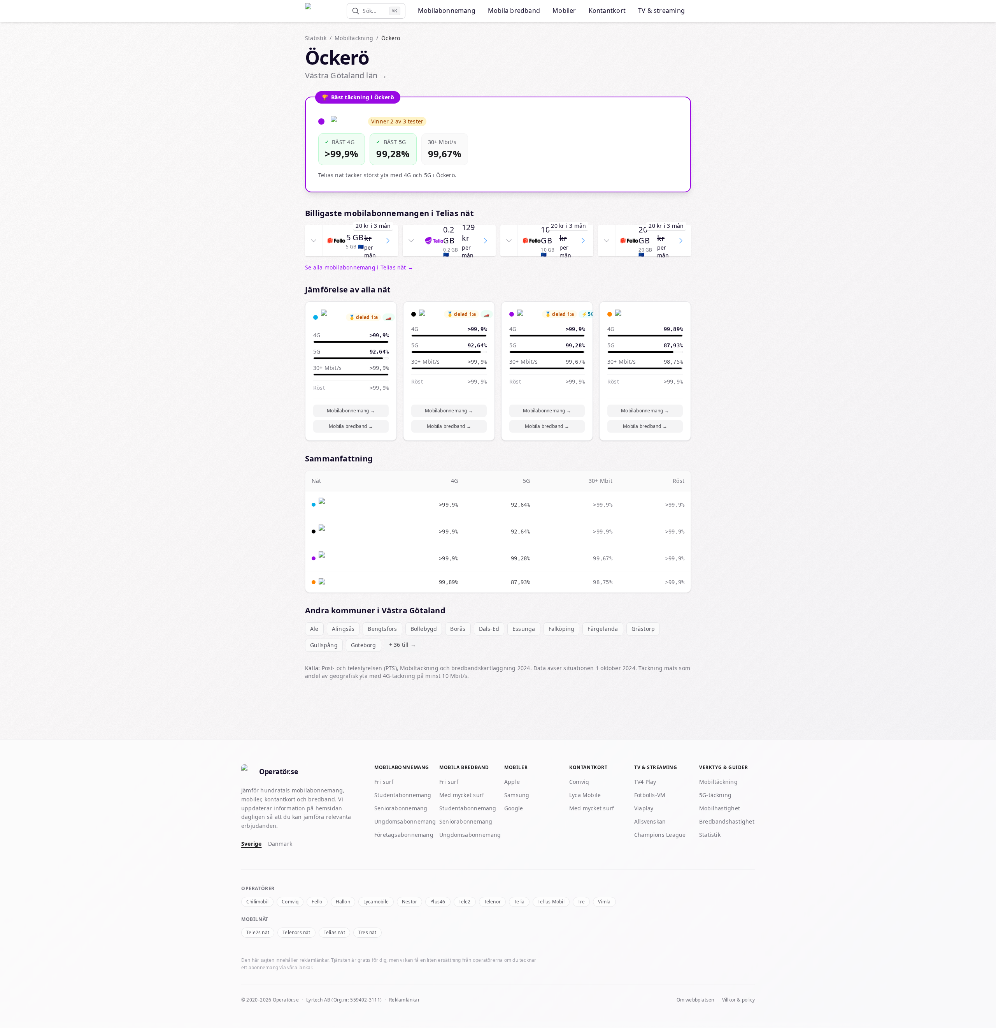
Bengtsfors (382, 628)
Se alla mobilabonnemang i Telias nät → (359, 267)
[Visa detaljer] (314, 240)
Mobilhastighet (719, 808)
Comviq (579, 781)
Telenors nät (296, 932)
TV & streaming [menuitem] (661, 10)
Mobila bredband (464, 767)
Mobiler (516, 767)
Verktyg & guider (723, 767)
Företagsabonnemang (403, 834)
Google (513, 808)
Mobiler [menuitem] (564, 10)
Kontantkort (588, 767)
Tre (581, 901)
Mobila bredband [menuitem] (514, 10)
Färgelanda (602, 628)
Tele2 (465, 901)
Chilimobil (257, 901)
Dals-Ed (489, 628)
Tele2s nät (257, 932)
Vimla (604, 901)
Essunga (523, 628)
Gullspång (324, 645)
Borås (457, 628)
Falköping (562, 628)
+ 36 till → (402, 644)
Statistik (315, 38)
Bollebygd (423, 628)
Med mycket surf (461, 795)
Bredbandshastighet (726, 821)
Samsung (517, 795)
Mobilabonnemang (401, 767)
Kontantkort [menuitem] (607, 10)
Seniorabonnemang (400, 808)
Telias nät (334, 932)
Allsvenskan (650, 821)
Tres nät (367, 932)
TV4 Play (645, 781)
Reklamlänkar (404, 999)
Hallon (343, 901)
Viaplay (644, 808)
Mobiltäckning (354, 38)
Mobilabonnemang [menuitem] (446, 10)
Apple (512, 781)
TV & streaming (655, 767)
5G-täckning (715, 795)
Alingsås (343, 628)
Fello (317, 901)
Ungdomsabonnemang (405, 821)
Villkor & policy (738, 1000)
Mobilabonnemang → (351, 410)
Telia (519, 901)
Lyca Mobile (585, 795)
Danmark (280, 843)
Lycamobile (376, 901)
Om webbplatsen (695, 1000)
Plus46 (437, 901)
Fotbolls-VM (649, 795)
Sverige (251, 843)
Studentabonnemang (402, 795)
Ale (314, 628)
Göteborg (363, 645)
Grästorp (643, 628)
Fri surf (384, 781)
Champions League (660, 834)
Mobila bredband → (351, 426)
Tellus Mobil (551, 901)
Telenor (492, 901)
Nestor (409, 901)
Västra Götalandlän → (346, 75)
